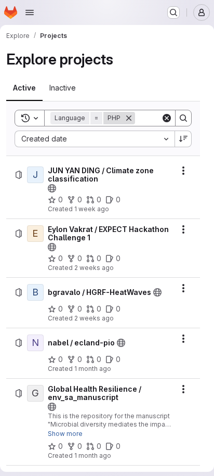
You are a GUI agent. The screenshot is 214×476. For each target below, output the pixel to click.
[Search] (183, 118)
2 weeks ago (94, 268)
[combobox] (95, 139)
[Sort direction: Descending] (183, 139)
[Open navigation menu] (29, 12)
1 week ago (91, 209)
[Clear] (166, 118)
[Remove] (129, 118)
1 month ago (92, 368)
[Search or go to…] (173, 12)
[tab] (24, 88)
